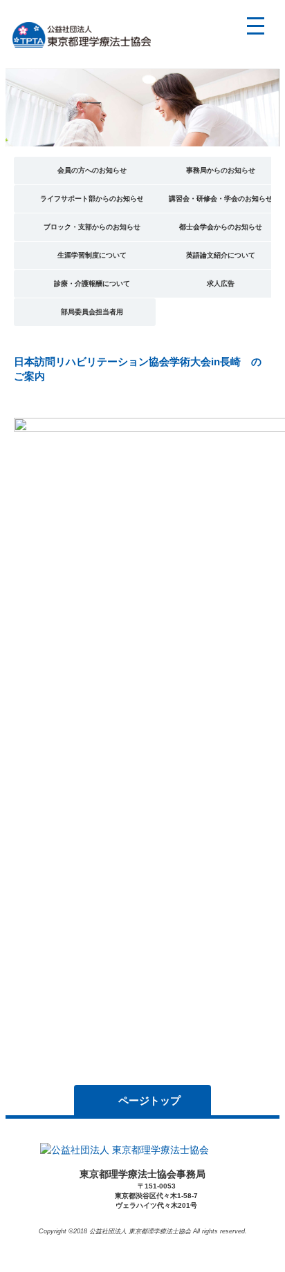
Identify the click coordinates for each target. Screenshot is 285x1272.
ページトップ (149, 1100)
